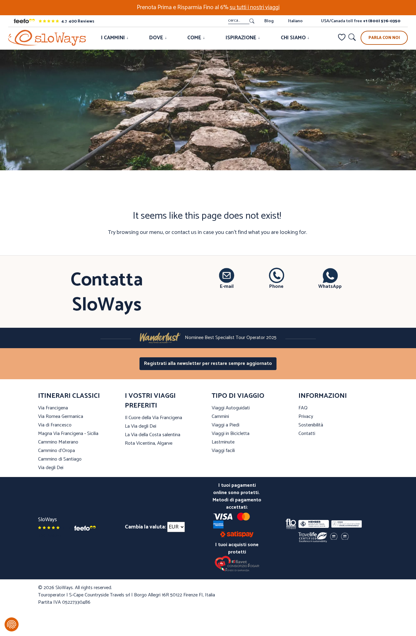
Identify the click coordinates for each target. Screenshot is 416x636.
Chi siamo (294, 38)
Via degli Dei (50, 468)
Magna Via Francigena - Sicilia (68, 433)
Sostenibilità (310, 425)
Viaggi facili (223, 451)
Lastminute (223, 442)
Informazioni (322, 395)
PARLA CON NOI (384, 38)
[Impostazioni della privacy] (12, 624)
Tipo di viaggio (238, 395)
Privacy (305, 416)
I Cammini (113, 38)
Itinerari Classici (69, 395)
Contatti (306, 433)
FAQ (303, 408)
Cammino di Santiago (60, 459)
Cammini (220, 416)
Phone (276, 286)
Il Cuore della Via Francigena (153, 418)
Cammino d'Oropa (56, 451)
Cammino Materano (58, 442)
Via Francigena (53, 408)
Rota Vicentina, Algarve (148, 443)
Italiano (295, 21)
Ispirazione (242, 38)
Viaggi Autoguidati (231, 408)
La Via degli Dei (140, 426)
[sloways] (47, 37)
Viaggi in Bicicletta (230, 433)
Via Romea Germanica (60, 416)
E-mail (227, 286)
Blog (268, 21)
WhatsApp (330, 286)
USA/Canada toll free (360, 21)
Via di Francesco (55, 425)
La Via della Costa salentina (152, 435)
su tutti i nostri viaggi (255, 7)
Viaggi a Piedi (225, 425)
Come (195, 38)
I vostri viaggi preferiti (150, 400)
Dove (156, 38)
